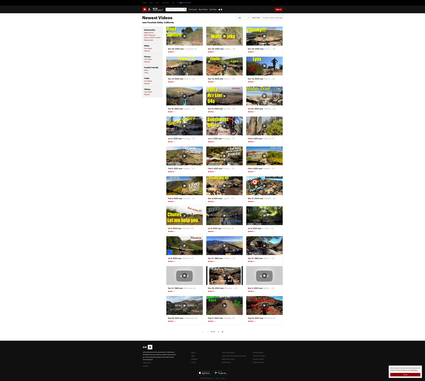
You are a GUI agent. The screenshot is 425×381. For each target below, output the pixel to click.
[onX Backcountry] (184, 2)
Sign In (278, 9)
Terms (217, 378)
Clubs (193, 362)
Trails (146, 73)
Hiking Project (258, 352)
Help (193, 356)
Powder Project (258, 359)
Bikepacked (148, 40)
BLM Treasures (149, 35)
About (193, 352)
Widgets (194, 359)
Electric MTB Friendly (152, 37)
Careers (146, 366)
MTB (151, 2)
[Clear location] (281, 18)
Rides (146, 70)
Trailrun (165, 2)
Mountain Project (228, 359)
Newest (147, 51)
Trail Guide (193, 9)
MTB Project (226, 362)
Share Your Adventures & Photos (234, 356)
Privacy (223, 378)
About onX (147, 363)
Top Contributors (228, 352)
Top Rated (148, 48)
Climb (144, 2)
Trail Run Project (259, 356)
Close (405, 375)
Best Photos (203, 9)
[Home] (153, 9)
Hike (157, 2)
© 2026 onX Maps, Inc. (206, 378)
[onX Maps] (147, 349)
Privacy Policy (413, 370)
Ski (173, 2)
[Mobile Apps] (220, 9)
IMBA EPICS (149, 33)
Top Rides (213, 9)
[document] (405, 371)
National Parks (258, 362)
